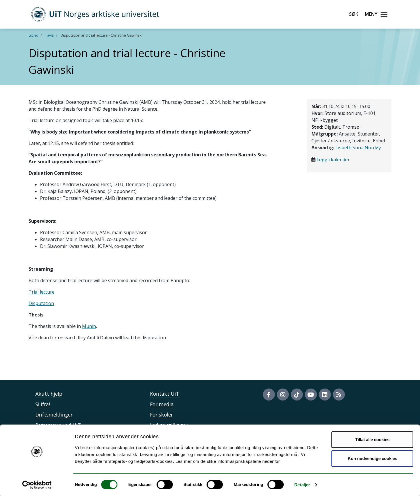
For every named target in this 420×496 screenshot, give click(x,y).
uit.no (33, 35)
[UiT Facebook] (269, 395)
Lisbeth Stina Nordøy (358, 147)
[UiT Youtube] (311, 395)
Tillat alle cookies (372, 439)
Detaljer (302, 484)
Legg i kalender (333, 159)
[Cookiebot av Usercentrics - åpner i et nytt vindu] (37, 485)
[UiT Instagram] (283, 395)
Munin (89, 326)
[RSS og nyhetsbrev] (339, 395)
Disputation (41, 303)
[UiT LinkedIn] (325, 395)
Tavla (49, 35)
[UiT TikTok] (297, 395)
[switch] (165, 484)
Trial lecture (42, 292)
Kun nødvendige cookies (372, 458)
